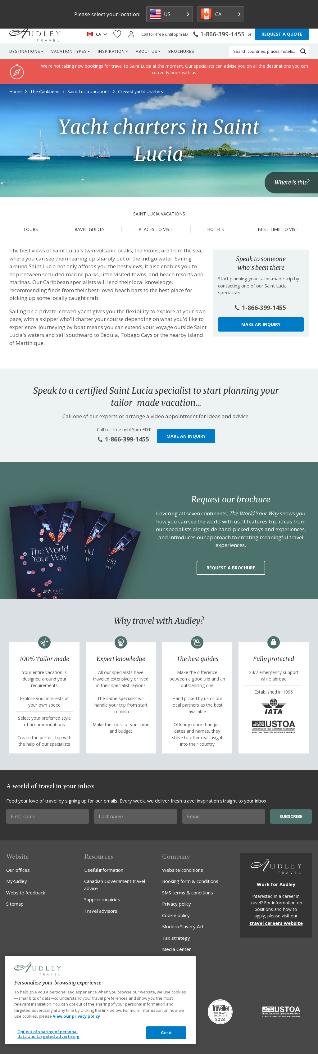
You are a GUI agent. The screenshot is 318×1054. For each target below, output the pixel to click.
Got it (166, 1032)
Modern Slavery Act (183, 926)
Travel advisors (100, 911)
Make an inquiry (260, 324)
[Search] (303, 51)
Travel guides (88, 229)
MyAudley (16, 881)
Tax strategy (176, 938)
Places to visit (156, 229)
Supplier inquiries (102, 899)
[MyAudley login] (131, 34)
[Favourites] (117, 34)
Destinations (24, 51)
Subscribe (290, 816)
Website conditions (182, 870)
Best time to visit (278, 229)
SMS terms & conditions (187, 892)
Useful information (103, 870)
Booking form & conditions (190, 881)
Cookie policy (176, 915)
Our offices (18, 870)
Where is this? (292, 182)
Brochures (181, 51)
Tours (30, 229)
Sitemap (15, 904)
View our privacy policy (76, 1016)
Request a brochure (231, 568)
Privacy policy (176, 904)
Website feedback (25, 892)
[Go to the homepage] (34, 34)
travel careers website (276, 923)
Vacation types (69, 51)
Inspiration (111, 51)
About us (146, 51)
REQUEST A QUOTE (281, 34)
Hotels (215, 229)
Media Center (176, 949)
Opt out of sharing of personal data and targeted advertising (48, 1034)
